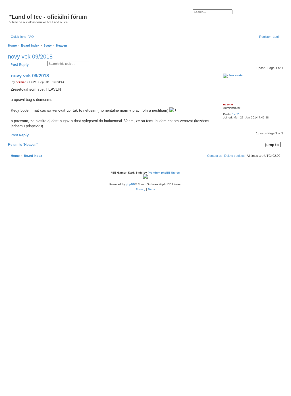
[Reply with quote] (213, 76)
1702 (235, 114)
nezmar (228, 104)
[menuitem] (31, 36)
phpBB (130, 184)
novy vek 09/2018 (30, 56)
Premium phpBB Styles (164, 172)
